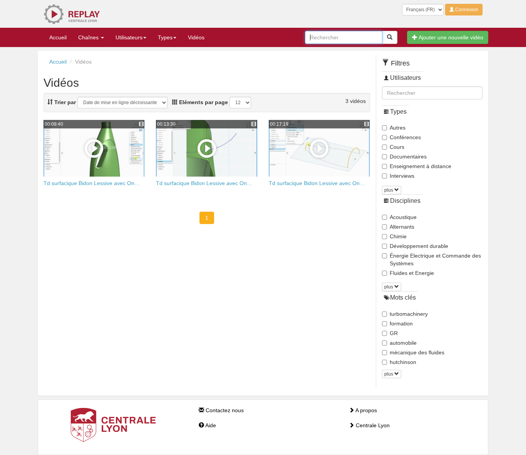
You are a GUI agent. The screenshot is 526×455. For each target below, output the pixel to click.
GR (394, 333)
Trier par (64, 102)
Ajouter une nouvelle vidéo (450, 37)
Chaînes (89, 37)
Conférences (405, 137)
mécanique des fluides (417, 352)
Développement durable (419, 246)
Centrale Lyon (372, 425)
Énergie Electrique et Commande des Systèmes (435, 259)
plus (389, 190)
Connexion (466, 9)
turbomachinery (409, 314)
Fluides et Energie (412, 273)
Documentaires (408, 156)
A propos (365, 410)
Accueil (58, 37)
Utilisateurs (129, 37)
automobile (403, 343)
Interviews (402, 176)
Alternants (402, 227)
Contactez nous (224, 410)
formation (401, 323)
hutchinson (403, 362)
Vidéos (196, 37)
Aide (210, 425)
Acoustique (403, 217)
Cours (397, 147)
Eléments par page (203, 102)
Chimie (398, 236)
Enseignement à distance (420, 166)
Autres (397, 128)
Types (165, 37)
